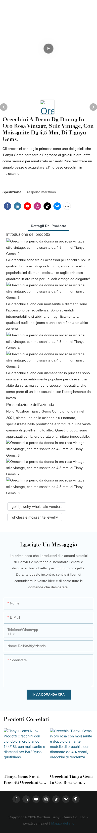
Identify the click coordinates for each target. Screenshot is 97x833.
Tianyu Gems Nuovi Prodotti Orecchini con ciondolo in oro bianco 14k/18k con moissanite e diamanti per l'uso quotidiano (25, 779)
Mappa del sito (62, 823)
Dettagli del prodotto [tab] (48, 226)
